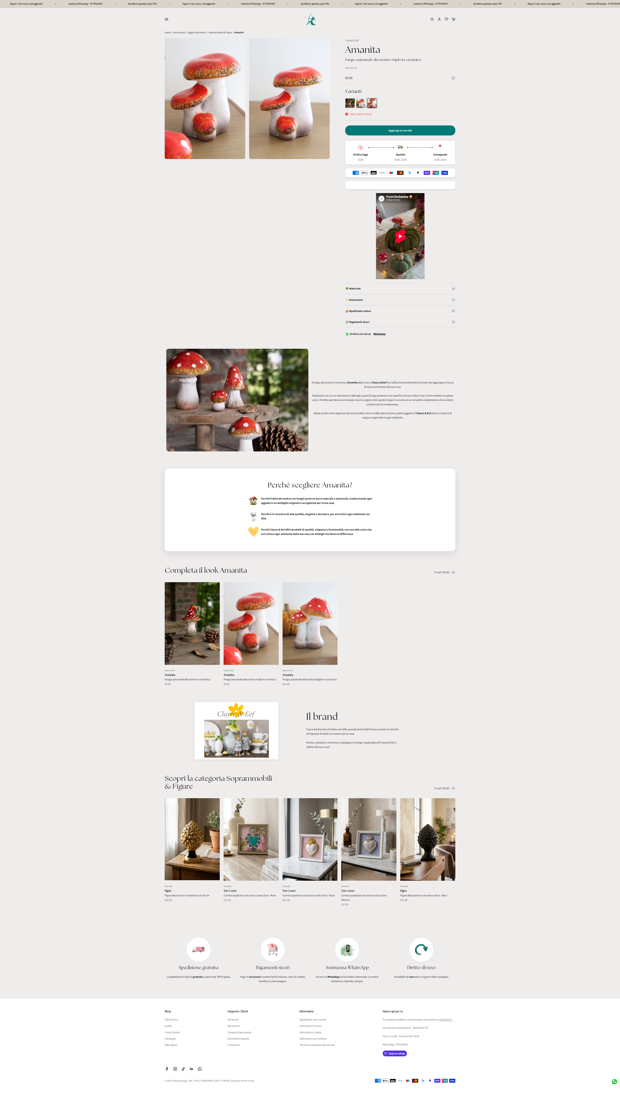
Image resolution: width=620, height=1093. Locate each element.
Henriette (168, 886)
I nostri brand (172, 1032)
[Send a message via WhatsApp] (614, 1081)
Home (168, 32)
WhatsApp (379, 334)
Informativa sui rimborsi (313, 1038)
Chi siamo (233, 1019)
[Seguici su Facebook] (167, 1069)
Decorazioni (179, 32)
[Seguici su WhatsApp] (200, 1069)
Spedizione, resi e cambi (313, 1019)
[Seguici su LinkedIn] (191, 1069)
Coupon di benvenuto (239, 1032)
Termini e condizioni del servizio (317, 1045)
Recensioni (233, 1026)
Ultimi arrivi (171, 1019)
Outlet (168, 1026)
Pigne (168, 890)
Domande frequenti (238, 1038)
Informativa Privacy (311, 1026)
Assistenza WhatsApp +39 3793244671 (83, 4)
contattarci (445, 1019)
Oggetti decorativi (197, 32)
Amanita (170, 675)
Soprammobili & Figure (220, 32)
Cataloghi (170, 1038)
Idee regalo (171, 1045)
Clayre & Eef (352, 40)
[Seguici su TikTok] (183, 1069)
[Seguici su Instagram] (175, 1069)
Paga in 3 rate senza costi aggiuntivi (23, 4)
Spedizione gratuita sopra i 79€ (139, 4)
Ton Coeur (230, 890)
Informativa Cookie (310, 1032)
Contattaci (233, 1045)
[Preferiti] (446, 19)
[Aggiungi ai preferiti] (453, 78)
